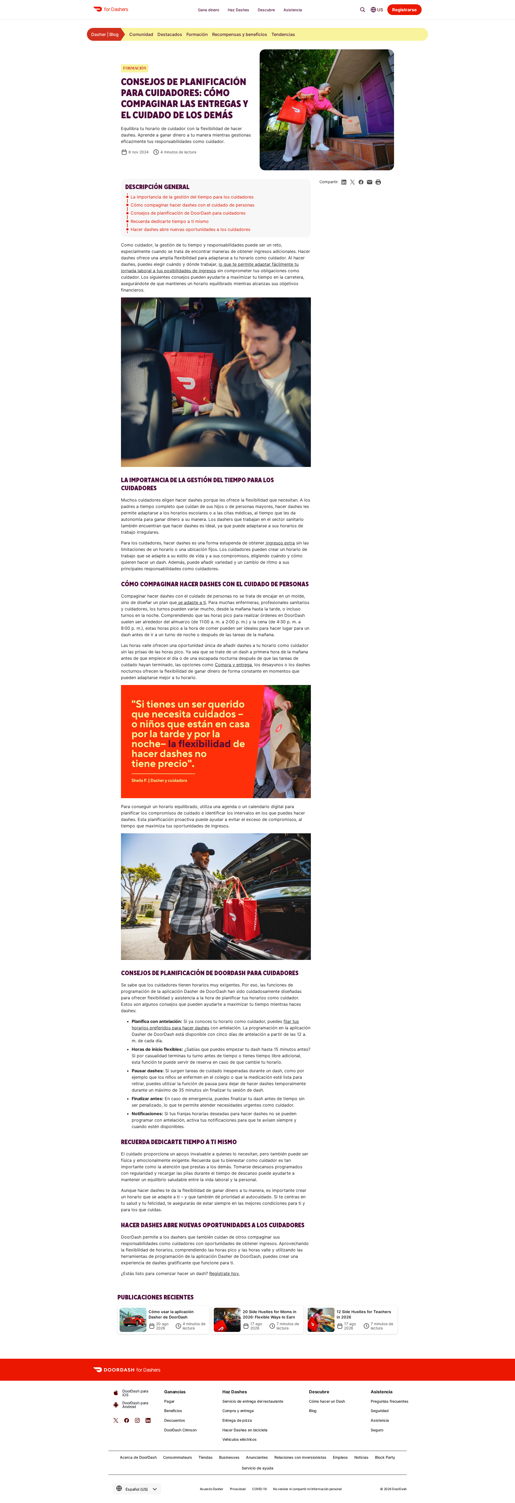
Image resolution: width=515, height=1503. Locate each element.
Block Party (385, 1457)
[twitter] (116, 1422)
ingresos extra (279, 543)
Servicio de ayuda (257, 1468)
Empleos (340, 1457)
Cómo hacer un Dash (327, 1401)
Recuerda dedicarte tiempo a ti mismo (170, 221)
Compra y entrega (233, 664)
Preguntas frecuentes (389, 1401)
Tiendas (205, 1457)
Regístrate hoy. (224, 1273)
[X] (352, 182)
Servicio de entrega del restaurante (252, 1401)
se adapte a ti (191, 602)
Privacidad (238, 1489)
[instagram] (137, 1422)
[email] (369, 182)
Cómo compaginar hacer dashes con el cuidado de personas (192, 205)
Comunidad (141, 34)
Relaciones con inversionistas (300, 1457)
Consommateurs (177, 1457)
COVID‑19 (259, 1489)
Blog (313, 1410)
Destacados (169, 34)
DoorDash (399, 1489)
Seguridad (380, 1410)
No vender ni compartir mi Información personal (307, 1489)
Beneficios (173, 1410)
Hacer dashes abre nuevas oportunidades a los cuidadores (190, 229)
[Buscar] (362, 9)
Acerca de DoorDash (138, 1457)
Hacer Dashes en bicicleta (245, 1430)
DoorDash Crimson (180, 1430)
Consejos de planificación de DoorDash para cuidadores (188, 213)
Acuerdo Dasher (211, 1489)
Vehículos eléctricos (239, 1439)
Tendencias (283, 34)
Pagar (169, 1401)
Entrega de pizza (237, 1420)
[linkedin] (344, 182)
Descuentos (174, 1420)
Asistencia (380, 1420)
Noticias (361, 1457)
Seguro (377, 1430)
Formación (197, 34)
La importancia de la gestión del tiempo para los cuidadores (192, 197)
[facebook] (361, 182)
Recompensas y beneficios (239, 34)
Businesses (229, 1457)
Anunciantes (257, 1457)
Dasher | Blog (105, 34)
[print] (378, 182)
